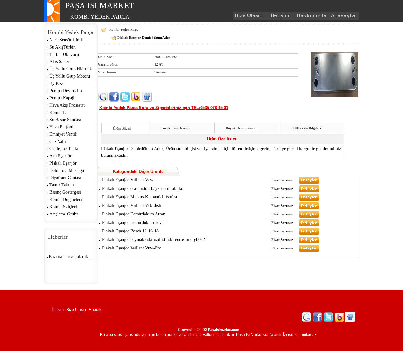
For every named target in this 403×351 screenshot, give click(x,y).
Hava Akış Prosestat (67, 105)
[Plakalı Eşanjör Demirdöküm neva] (309, 225)
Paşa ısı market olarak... (70, 255)
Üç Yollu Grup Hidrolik (70, 69)
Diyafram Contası (65, 177)
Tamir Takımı (61, 185)
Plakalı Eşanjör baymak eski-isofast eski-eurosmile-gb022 (153, 239)
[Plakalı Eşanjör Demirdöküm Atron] (309, 216)
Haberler (97, 309)
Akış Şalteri (60, 61)
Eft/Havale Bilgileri (306, 128)
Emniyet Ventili (63, 134)
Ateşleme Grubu (63, 214)
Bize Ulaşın (77, 309)
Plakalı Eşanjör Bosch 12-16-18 (130, 231)
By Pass (56, 83)
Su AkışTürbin (62, 47)
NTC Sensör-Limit (66, 40)
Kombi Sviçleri (63, 206)
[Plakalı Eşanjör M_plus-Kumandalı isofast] (309, 199)
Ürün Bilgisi (122, 128)
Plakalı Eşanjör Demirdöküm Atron (133, 214)
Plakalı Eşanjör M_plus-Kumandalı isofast (139, 197)
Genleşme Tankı (63, 148)
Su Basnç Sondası (65, 119)
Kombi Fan (59, 112)
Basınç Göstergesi (65, 192)
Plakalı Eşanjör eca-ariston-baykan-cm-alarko (142, 188)
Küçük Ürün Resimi (175, 128)
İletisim (59, 309)
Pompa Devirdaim (65, 90)
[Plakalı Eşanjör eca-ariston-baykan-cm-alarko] (309, 191)
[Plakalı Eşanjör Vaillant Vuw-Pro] (309, 250)
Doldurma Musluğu (66, 170)
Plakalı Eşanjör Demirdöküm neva (132, 222)
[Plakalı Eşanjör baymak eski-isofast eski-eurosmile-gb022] (309, 242)
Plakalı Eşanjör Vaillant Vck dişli (131, 205)
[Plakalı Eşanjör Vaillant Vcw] (309, 182)
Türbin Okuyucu (64, 54)
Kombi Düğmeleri (65, 199)
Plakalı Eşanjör (63, 163)
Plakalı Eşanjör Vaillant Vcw (127, 180)
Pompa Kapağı (62, 98)
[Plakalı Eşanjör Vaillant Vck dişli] (309, 208)
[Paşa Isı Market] (52, 21)
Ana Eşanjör (60, 156)
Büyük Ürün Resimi (240, 128)
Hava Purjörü (61, 127)
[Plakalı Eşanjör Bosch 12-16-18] (309, 233)
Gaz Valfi (57, 141)
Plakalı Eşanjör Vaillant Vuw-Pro (131, 248)
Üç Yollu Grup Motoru (69, 76)
